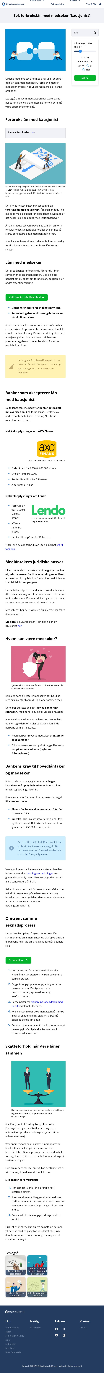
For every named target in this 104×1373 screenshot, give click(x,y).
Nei (88, 69)
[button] (100, 4)
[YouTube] (58, 1336)
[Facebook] (58, 1330)
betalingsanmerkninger (40, 873)
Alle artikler (35, 1327)
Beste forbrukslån (13, 1352)
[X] (66, 1330)
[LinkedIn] (66, 1336)
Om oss (83, 1327)
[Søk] (94, 32)
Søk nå (85, 77)
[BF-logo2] (13, 4)
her (20, 625)
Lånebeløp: (80, 43)
